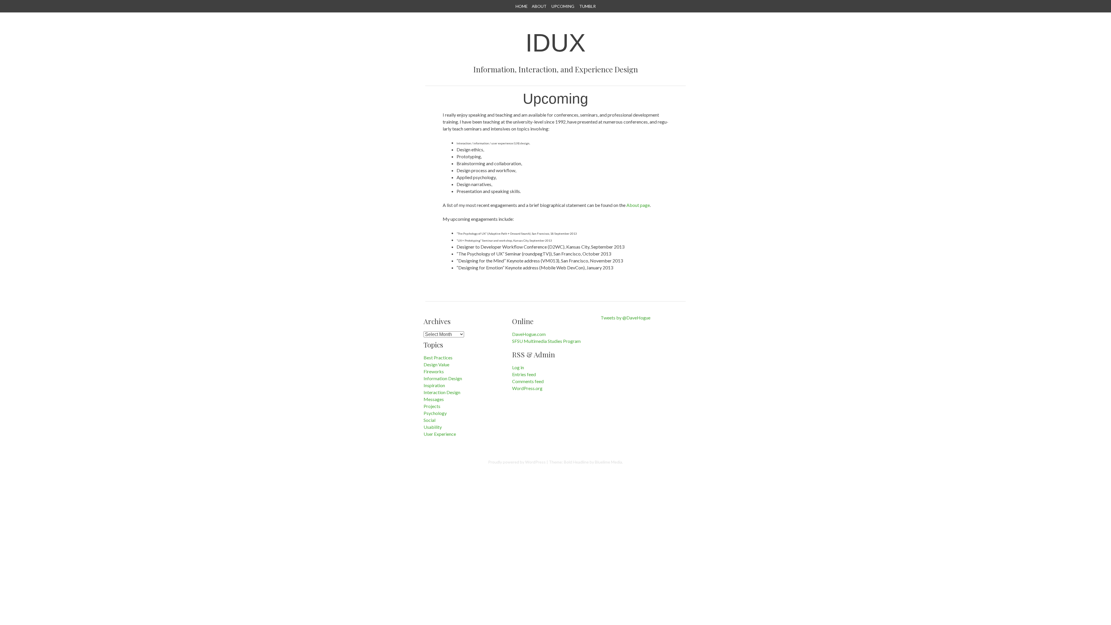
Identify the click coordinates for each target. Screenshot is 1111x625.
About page (638, 205)
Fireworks (434, 371)
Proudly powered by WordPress (517, 461)
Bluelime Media (608, 461)
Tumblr (587, 6)
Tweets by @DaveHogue (625, 317)
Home (522, 6)
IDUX (555, 43)
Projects (432, 406)
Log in (518, 367)
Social (429, 420)
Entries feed (524, 374)
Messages (434, 399)
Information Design (443, 378)
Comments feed (528, 381)
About (539, 6)
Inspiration (434, 385)
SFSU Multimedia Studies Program (546, 341)
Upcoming (562, 6)
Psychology (435, 413)
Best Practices (438, 357)
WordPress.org (527, 388)
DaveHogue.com (529, 334)
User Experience (440, 434)
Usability (433, 427)
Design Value (436, 364)
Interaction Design (442, 392)
